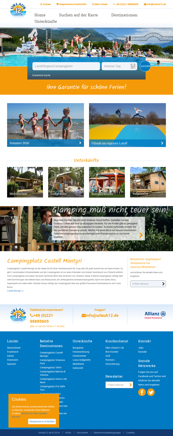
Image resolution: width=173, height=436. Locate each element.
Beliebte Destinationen (51, 343)
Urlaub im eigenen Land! (109, 143)
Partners (110, 359)
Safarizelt (78, 367)
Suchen (47, 4)
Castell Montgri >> (15, 290)
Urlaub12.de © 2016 (49, 432)
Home (39, 15)
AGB (107, 355)
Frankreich (12, 351)
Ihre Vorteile (111, 351)
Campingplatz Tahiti (50, 367)
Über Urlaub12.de (114, 347)
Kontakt (144, 341)
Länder (12, 341)
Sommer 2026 (19, 143)
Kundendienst (116, 341)
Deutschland (13, 347)
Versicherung (112, 363)
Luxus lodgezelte (82, 359)
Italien (10, 355)
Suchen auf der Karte (78, 15)
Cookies (130, 432)
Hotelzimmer (79, 355)
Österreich (12, 359)
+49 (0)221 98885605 (126, 4)
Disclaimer (82, 432)
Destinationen (124, 15)
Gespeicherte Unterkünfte (72, 4)
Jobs (140, 347)
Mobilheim (78, 363)
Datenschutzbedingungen (107, 432)
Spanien (11, 363)
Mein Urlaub (100, 4)
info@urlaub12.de (156, 4)
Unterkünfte (45, 21)
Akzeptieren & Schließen (42, 421)
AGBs (68, 432)
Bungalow (78, 347)
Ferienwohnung (81, 351)
